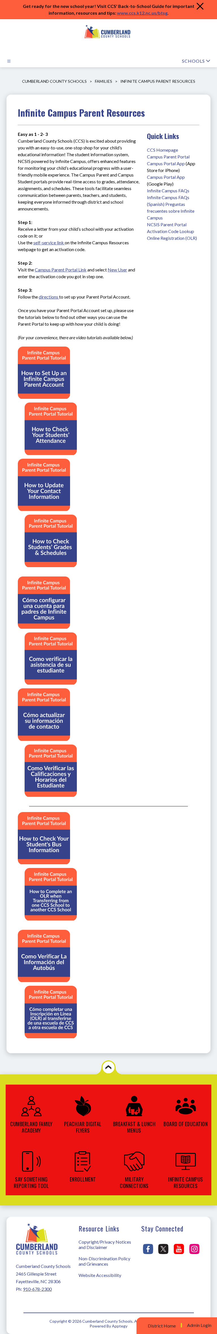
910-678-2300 (37, 1289)
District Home (162, 1325)
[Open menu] (9, 61)
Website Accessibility (100, 1275)
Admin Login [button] (199, 1325)
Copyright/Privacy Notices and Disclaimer (105, 1244)
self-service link (49, 242)
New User (117, 269)
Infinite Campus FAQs (168, 190)
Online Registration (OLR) (172, 238)
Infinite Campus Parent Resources (157, 81)
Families (103, 81)
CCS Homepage (162, 150)
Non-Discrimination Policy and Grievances (104, 1261)
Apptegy (119, 1326)
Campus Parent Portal (168, 156)
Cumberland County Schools (54, 81)
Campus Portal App (166, 163)
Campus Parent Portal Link (60, 269)
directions (49, 296)
